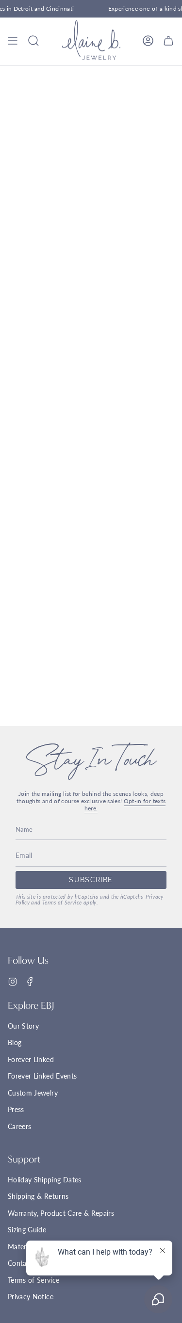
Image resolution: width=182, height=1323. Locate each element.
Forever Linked (31, 1059)
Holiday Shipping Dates (45, 1180)
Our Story (23, 1026)
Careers (19, 1126)
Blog (14, 1042)
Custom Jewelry (33, 1093)
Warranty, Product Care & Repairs (61, 1213)
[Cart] (168, 40)
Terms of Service (62, 902)
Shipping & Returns (38, 1196)
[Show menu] (12, 40)
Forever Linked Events (42, 1076)
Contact (20, 1263)
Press (16, 1109)
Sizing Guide (27, 1230)
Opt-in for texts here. (125, 804)
